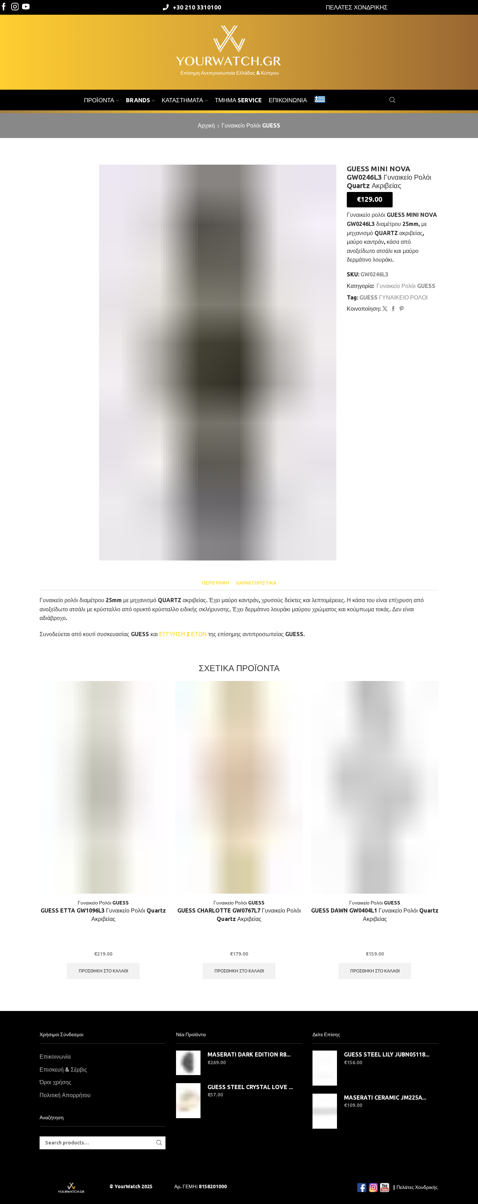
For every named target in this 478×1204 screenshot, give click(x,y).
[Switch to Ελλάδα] (319, 100)
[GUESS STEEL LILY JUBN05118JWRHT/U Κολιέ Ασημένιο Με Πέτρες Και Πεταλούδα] (324, 1068)
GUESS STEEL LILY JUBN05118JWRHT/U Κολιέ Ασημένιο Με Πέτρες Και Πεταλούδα (387, 1054)
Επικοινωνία (288, 100)
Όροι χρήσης (55, 1082)
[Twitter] (26, 7)
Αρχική (206, 125)
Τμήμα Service (238, 100)
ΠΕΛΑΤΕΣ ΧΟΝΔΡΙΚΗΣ (357, 7)
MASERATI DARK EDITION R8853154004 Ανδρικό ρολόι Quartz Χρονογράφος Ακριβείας (250, 1054)
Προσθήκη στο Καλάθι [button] (103, 971)
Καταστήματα (182, 100)
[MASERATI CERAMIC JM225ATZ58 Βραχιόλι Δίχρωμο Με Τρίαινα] (324, 1111)
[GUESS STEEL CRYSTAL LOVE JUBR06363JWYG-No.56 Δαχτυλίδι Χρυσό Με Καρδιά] (188, 1100)
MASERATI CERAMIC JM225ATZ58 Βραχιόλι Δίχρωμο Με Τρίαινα (387, 1097)
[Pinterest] (401, 309)
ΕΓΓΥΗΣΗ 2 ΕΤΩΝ (183, 634)
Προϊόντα (99, 100)
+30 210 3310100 (197, 7)
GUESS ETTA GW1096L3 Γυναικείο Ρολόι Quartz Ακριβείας (103, 914)
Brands (138, 100)
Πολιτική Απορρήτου (65, 1095)
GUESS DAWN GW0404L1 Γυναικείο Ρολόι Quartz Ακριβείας (374, 914)
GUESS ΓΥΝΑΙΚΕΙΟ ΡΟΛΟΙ (393, 297)
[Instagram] (15, 7)
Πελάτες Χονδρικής (417, 1187)
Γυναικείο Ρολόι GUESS (251, 125)
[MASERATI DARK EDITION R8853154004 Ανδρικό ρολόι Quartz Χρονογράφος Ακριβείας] (188, 1063)
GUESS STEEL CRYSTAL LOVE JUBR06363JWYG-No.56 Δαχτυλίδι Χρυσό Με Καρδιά (250, 1087)
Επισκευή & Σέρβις (63, 1069)
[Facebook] (4, 7)
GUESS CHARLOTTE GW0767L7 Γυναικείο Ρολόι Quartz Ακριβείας (239, 914)
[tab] (215, 583)
